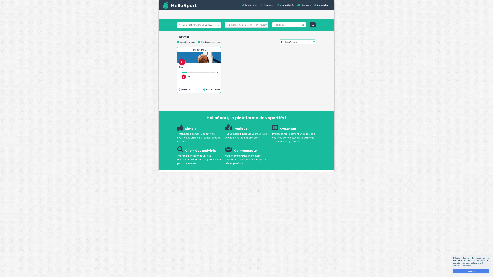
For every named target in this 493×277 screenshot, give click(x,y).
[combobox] (199, 25)
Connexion (322, 5)
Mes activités (286, 5)
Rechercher (251, 5)
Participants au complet (211, 42)
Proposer (268, 5)
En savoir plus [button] (466, 266)
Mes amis (305, 5)
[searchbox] (199, 25)
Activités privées (187, 42)
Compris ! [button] (471, 271)
